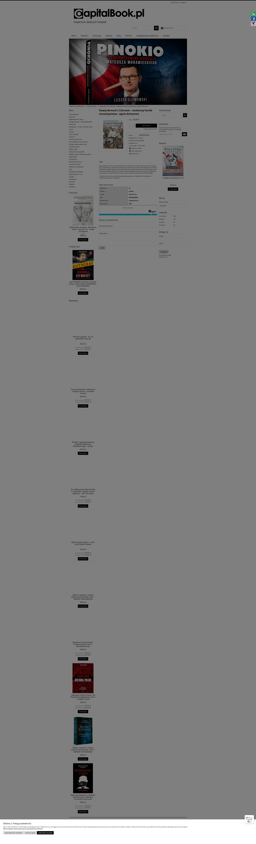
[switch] (249, 821)
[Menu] (253, 816)
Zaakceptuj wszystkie (45, 833)
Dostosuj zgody (30, 833)
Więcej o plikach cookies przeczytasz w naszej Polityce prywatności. (23, 829)
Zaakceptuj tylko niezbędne (13, 833)
